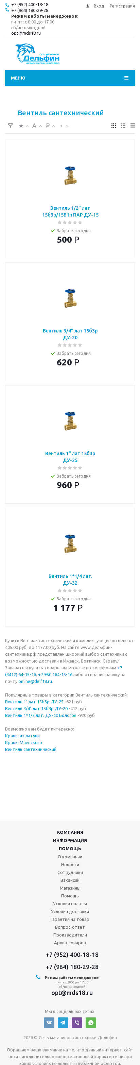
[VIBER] (77, 1022)
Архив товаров (70, 942)
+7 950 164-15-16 (55, 674)
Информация (70, 840)
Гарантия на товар (70, 919)
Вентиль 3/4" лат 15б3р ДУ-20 (36, 708)
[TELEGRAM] (63, 1022)
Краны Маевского (23, 742)
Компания (70, 832)
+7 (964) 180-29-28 (29, 10)
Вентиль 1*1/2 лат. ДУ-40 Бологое (41, 715)
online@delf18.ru (35, 681)
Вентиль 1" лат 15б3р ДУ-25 (34, 701)
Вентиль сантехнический (30, 749)
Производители (70, 934)
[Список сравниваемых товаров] (120, 56)
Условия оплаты (70, 903)
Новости (70, 864)
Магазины (70, 888)
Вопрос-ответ (70, 927)
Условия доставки (70, 911)
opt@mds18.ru (26, 33)
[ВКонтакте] (49, 1022)
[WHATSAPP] (91, 1022)
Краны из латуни (22, 735)
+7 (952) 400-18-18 (29, 4)
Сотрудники (70, 872)
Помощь (70, 848)
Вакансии (70, 880)
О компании (70, 856)
